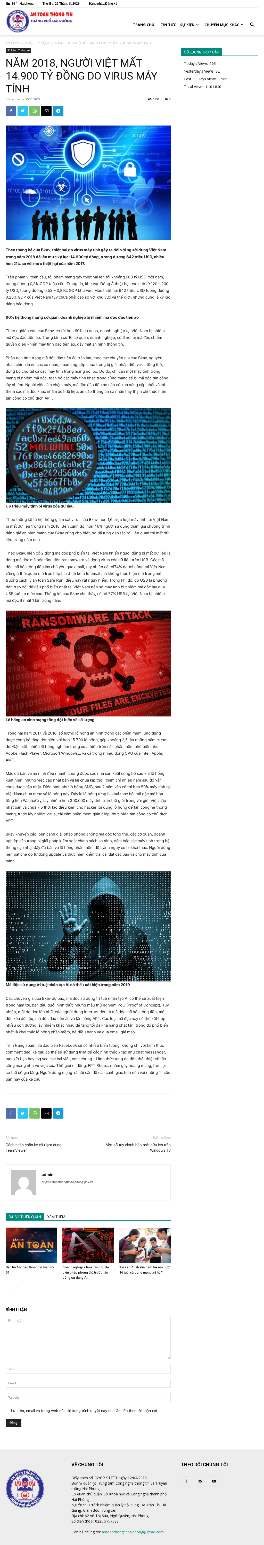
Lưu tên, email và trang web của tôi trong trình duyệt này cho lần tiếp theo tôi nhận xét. (84, 1410)
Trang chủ (143, 24)
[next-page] (17, 1288)
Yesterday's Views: (200, 71)
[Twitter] (23, 111)
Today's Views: (197, 63)
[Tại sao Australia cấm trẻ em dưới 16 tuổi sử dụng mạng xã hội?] (145, 1245)
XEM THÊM (56, 1217)
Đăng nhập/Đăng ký (103, 3)
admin (16, 99)
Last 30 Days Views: (201, 78)
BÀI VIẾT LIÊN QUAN (25, 1217)
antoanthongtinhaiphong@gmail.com (133, 1532)
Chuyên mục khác (221, 24)
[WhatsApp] (34, 111)
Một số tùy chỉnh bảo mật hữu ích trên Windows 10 (138, 1148)
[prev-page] (9, 1288)
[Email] (46, 111)
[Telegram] (58, 111)
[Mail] (200, 1481)
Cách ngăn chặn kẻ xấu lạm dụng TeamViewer (33, 1148)
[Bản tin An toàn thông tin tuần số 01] (31, 1245)
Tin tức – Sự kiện (178, 24)
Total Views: (194, 86)
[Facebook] (11, 111)
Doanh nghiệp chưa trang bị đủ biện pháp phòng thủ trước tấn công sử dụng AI (85, 1272)
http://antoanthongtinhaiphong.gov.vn (67, 1182)
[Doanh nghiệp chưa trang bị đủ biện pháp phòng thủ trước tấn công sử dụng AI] (88, 1245)
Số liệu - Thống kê (37, 43)
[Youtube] (214, 1481)
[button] (252, 25)
